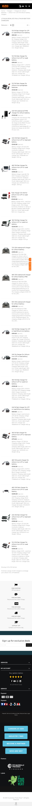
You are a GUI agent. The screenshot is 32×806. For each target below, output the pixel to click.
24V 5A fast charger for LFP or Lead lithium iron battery (21, 408)
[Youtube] (14, 681)
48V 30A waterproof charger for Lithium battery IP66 (21, 276)
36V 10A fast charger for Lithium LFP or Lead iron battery (20, 222)
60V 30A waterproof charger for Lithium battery (21, 303)
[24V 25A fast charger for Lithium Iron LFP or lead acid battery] (6, 518)
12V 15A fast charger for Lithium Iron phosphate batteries (19, 85)
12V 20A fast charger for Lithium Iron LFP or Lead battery (20, 544)
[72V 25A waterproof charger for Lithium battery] (6, 251)
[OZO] (5, 6)
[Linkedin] (20, 681)
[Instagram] (17, 681)
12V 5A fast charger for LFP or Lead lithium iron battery (21, 31)
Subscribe (29, 645)
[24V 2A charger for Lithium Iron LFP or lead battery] (6, 357)
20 (28, 25)
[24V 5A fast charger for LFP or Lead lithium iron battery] (6, 410)
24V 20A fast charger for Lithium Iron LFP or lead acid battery (21, 140)
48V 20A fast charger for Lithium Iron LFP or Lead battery (20, 489)
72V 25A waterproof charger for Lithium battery (21, 248)
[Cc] (3, 697)
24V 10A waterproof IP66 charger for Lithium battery (21, 112)
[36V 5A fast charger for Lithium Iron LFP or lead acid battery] (6, 436)
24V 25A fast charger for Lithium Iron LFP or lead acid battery (21, 517)
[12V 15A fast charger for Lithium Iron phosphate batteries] (6, 86)
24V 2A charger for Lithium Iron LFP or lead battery (20, 355)
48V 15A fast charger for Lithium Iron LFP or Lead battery (20, 167)
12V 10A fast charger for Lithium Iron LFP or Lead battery (20, 58)
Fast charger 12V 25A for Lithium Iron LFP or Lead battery (19, 195)
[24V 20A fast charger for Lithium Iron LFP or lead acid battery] (6, 141)
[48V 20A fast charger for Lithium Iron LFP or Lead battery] (6, 490)
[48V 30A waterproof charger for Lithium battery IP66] (6, 278)
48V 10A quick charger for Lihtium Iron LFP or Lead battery (20, 462)
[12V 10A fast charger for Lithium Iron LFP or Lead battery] (6, 59)
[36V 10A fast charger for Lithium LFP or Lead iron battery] (6, 223)
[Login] (23, 6)
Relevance (4, 25)
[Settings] (26, 6)
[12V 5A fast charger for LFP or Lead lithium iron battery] (6, 34)
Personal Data (23, 713)
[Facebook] (12, 681)
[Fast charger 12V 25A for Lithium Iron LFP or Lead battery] (6, 196)
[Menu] (29, 6)
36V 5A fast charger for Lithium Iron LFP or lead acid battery (21, 434)
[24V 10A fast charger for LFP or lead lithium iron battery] (6, 332)
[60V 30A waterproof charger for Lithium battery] (6, 305)
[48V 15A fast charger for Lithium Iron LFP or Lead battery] (6, 168)
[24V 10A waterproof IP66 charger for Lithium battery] (6, 114)
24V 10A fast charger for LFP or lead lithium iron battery (21, 330)
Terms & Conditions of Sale (13, 713)
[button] (16, 729)
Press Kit (4, 713)
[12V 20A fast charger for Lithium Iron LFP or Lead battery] (6, 545)
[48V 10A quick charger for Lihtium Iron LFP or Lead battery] (6, 463)
